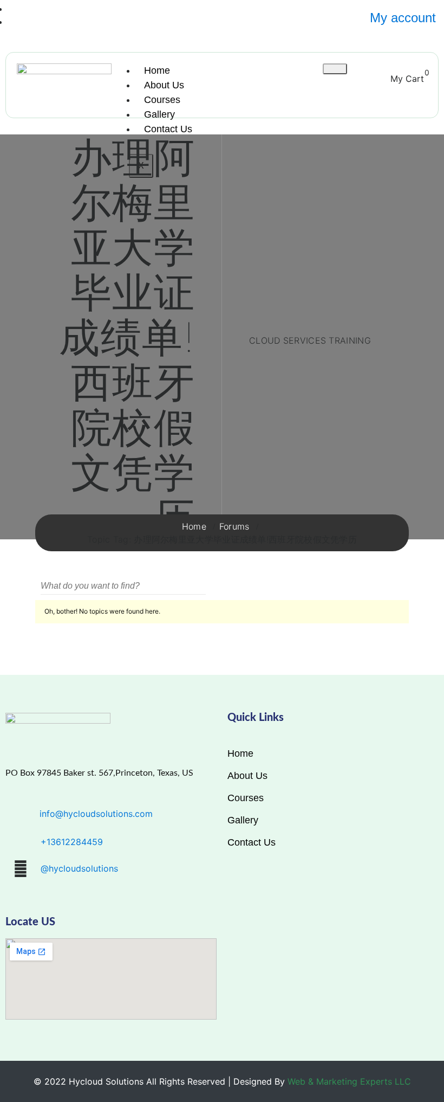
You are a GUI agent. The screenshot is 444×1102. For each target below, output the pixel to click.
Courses (162, 99)
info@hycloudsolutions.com (96, 813)
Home (157, 70)
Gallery (159, 114)
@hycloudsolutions (79, 868)
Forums (234, 526)
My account (403, 17)
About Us (164, 85)
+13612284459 (72, 841)
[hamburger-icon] (335, 68)
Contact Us (168, 129)
